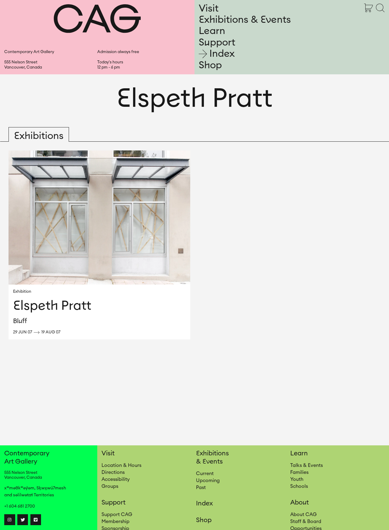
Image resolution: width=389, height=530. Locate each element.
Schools (299, 486)
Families (299, 472)
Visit (209, 8)
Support (217, 42)
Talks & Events (306, 465)
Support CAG (117, 514)
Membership (115, 521)
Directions (113, 472)
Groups (110, 486)
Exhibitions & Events (245, 20)
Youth (296, 479)
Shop (210, 65)
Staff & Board (305, 521)
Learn (212, 31)
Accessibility (116, 479)
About (299, 502)
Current (205, 473)
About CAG (303, 514)
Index (222, 54)
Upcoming (208, 480)
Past (201, 487)
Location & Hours (121, 465)
